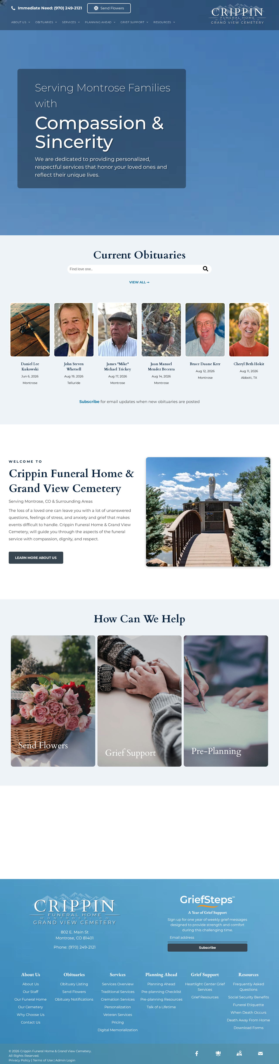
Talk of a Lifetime (161, 1007)
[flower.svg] (218, 1056)
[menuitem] (21, 22)
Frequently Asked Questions (248, 987)
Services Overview (118, 984)
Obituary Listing (74, 984)
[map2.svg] (239, 1056)
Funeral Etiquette (248, 1005)
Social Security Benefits (248, 997)
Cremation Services (118, 999)
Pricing (118, 1022)
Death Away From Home (248, 1020)
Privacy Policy (19, 1060)
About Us (30, 984)
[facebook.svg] (196, 1056)
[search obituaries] (206, 269)
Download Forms (249, 1028)
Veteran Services (117, 1015)
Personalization (117, 1007)
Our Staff (30, 992)
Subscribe (89, 401)
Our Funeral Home (30, 999)
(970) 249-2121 (68, 8)
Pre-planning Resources (161, 999)
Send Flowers (74, 992)
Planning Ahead (161, 984)
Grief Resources (205, 997)
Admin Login (65, 1060)
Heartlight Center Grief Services (205, 987)
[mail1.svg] (260, 1056)
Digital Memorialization (118, 1030)
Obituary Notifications (74, 999)
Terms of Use (43, 1060)
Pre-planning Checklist (161, 992)
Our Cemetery (30, 1007)
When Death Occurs (248, 1012)
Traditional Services (117, 992)
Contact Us (30, 1022)
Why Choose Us (30, 1015)
